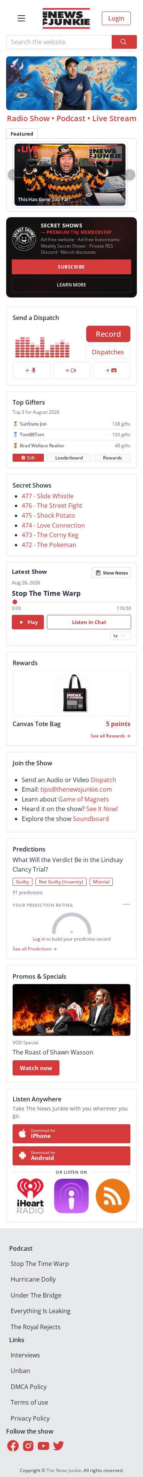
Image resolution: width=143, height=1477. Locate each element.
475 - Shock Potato (48, 515)
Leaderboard (69, 457)
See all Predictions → (35, 949)
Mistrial (101, 882)
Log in (39, 939)
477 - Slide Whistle (48, 496)
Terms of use (29, 1402)
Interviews (25, 1355)
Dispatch (103, 780)
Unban (20, 1371)
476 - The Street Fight (52, 505)
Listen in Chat (89, 622)
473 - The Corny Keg (50, 535)
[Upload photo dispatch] (111, 370)
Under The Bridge (36, 1295)
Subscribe (71, 267)
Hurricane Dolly (33, 1279)
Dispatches (108, 352)
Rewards (112, 457)
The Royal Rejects (36, 1327)
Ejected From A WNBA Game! (51, 199)
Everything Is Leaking (41, 1311)
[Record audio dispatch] (31, 370)
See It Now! (102, 809)
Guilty (22, 882)
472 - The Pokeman (49, 545)
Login (116, 18)
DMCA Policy (29, 1387)
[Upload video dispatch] (71, 370)
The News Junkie (64, 1470)
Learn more (71, 285)
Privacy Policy (30, 1418)
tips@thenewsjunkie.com (76, 789)
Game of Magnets (83, 799)
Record (108, 334)
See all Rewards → (110, 736)
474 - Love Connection (53, 525)
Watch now (36, 1068)
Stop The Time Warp (40, 1263)
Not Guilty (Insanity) (61, 882)
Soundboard (91, 819)
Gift (31, 457)
